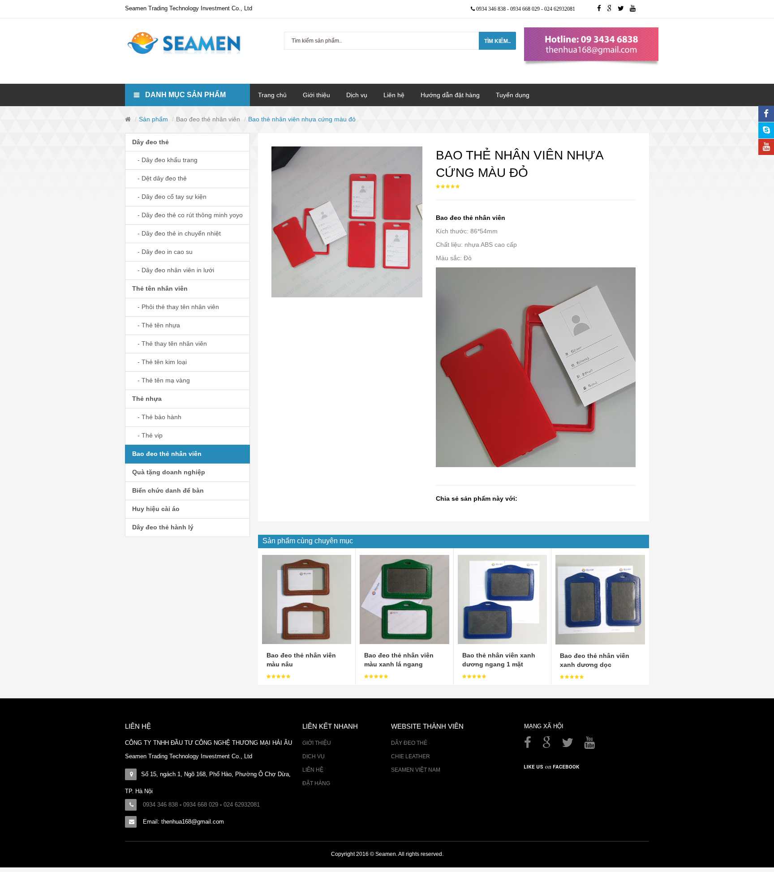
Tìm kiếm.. (497, 41)
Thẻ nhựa (147, 398)
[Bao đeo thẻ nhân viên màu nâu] (306, 598)
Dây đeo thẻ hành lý (163, 527)
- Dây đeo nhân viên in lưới (173, 270)
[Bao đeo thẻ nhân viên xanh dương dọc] (600, 599)
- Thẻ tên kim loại (159, 361)
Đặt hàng (316, 783)
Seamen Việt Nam (415, 770)
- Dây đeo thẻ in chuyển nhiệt (176, 233)
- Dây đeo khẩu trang (165, 159)
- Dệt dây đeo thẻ (159, 178)
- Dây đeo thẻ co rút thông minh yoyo (187, 215)
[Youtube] (635, 9)
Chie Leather (410, 756)
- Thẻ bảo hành (156, 417)
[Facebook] (528, 744)
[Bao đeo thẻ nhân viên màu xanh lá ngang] (404, 598)
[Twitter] (624, 9)
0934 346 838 (491, 9)
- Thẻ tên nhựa (156, 325)
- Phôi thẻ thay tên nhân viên (175, 306)
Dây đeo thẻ (150, 142)
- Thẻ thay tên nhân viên (169, 343)
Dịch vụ (313, 756)
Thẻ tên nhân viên (160, 288)
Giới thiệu (316, 743)
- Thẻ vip (147, 435)
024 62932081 (559, 9)
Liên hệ (312, 770)
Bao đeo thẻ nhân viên (208, 119)
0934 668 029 (525, 9)
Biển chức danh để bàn (168, 490)
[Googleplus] (612, 9)
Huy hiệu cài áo (156, 508)
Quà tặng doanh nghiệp (168, 472)
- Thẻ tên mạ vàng (161, 380)
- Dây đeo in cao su (162, 251)
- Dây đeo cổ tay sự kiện (169, 196)
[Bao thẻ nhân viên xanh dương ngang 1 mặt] (502, 598)
